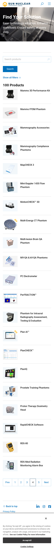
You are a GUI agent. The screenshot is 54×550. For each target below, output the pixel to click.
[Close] (46, 518)
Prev (7, 482)
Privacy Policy (9, 511)
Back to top (11, 506)
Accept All (27, 540)
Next (46, 482)
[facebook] (49, 506)
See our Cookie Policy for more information (27, 534)
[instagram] (43, 506)
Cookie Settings (27, 546)
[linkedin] (38, 506)
